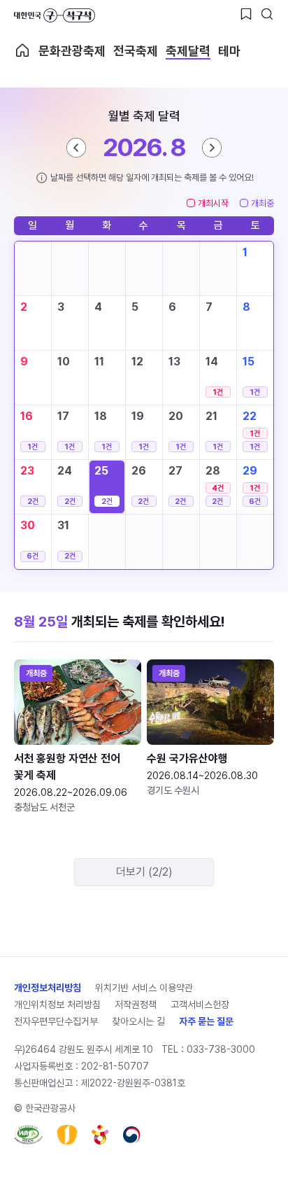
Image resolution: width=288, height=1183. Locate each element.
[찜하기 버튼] (246, 14)
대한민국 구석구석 (54, 15)
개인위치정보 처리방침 (57, 1004)
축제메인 (22, 50)
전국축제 (135, 50)
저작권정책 (136, 1004)
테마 (229, 50)
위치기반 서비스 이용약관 (144, 987)
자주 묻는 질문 (206, 1021)
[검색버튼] (267, 14)
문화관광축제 (72, 50)
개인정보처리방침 (47, 987)
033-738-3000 (221, 1049)
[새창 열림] (28, 1134)
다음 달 (212, 148)
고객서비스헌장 (200, 1004)
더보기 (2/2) (144, 871)
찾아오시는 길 (138, 1021)
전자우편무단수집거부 (56, 1021)
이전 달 (76, 148)
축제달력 (188, 50)
